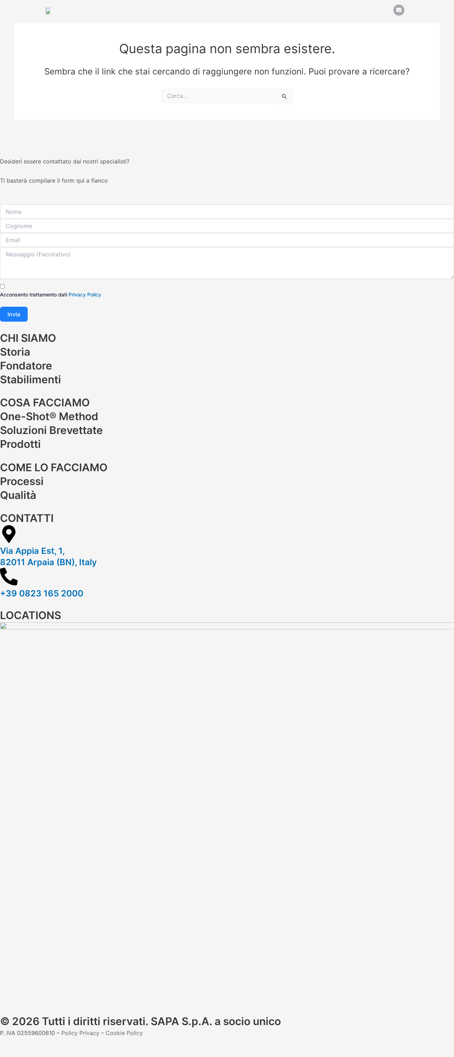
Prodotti (20, 444)
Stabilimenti (30, 379)
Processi (22, 481)
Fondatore (26, 365)
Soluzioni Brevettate (51, 430)
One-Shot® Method (49, 416)
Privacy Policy (84, 294)
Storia (15, 351)
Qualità (18, 495)
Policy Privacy (80, 1032)
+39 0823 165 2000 (41, 593)
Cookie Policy (124, 1032)
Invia (13, 314)
